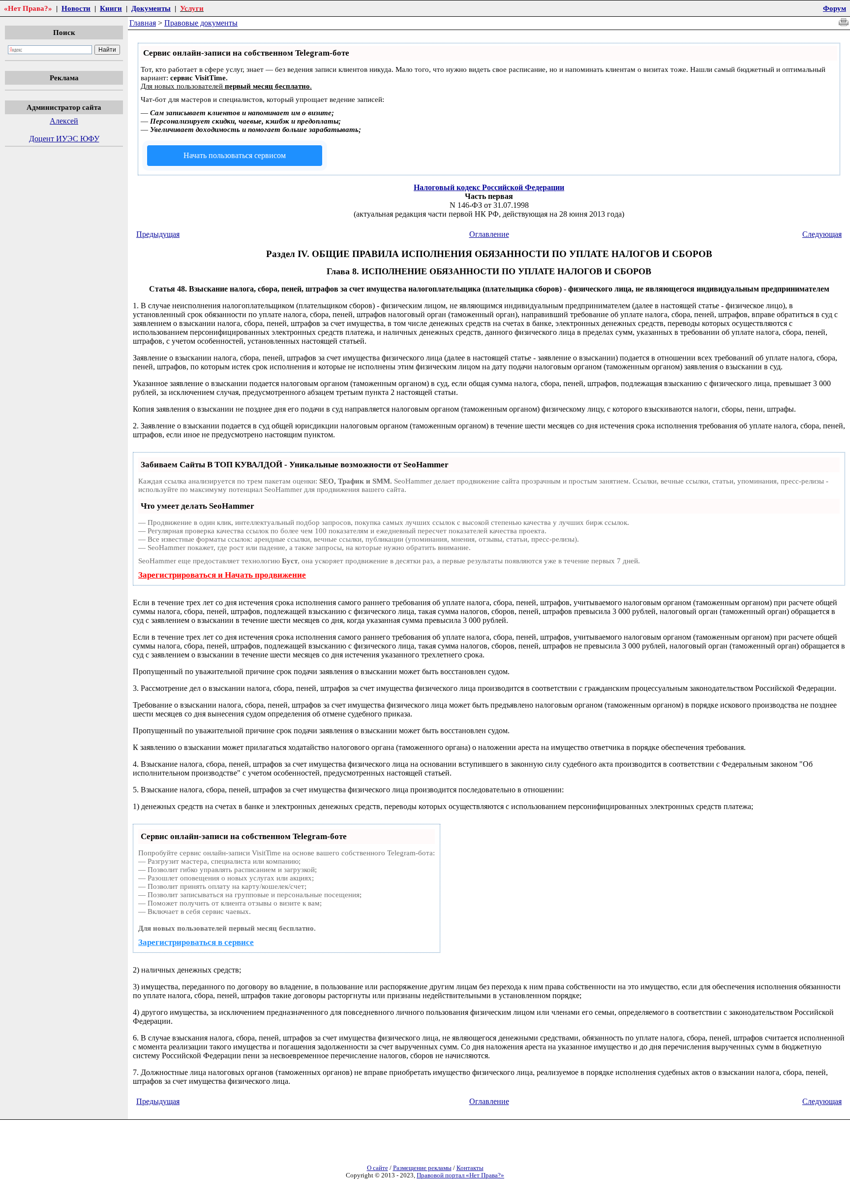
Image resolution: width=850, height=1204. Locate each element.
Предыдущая (158, 234)
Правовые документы (201, 23)
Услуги (192, 8)
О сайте (377, 1168)
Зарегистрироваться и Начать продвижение (222, 575)
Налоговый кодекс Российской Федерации (489, 187)
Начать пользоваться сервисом (234, 155)
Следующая (822, 234)
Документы (151, 8)
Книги (111, 8)
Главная (142, 23)
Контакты (470, 1168)
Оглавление (489, 234)
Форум (834, 8)
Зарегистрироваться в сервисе (196, 942)
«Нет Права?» (28, 8)
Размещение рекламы (422, 1168)
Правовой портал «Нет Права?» (460, 1175)
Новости (76, 8)
